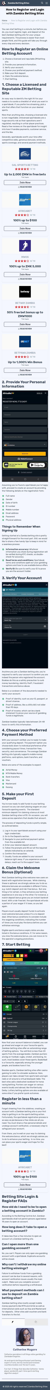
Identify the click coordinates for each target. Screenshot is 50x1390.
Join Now (25, 182)
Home (4, 20)
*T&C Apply (25, 177)
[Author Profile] (13, 1322)
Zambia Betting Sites (18, 3)
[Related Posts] (36, 1322)
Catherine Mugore (25, 1349)
